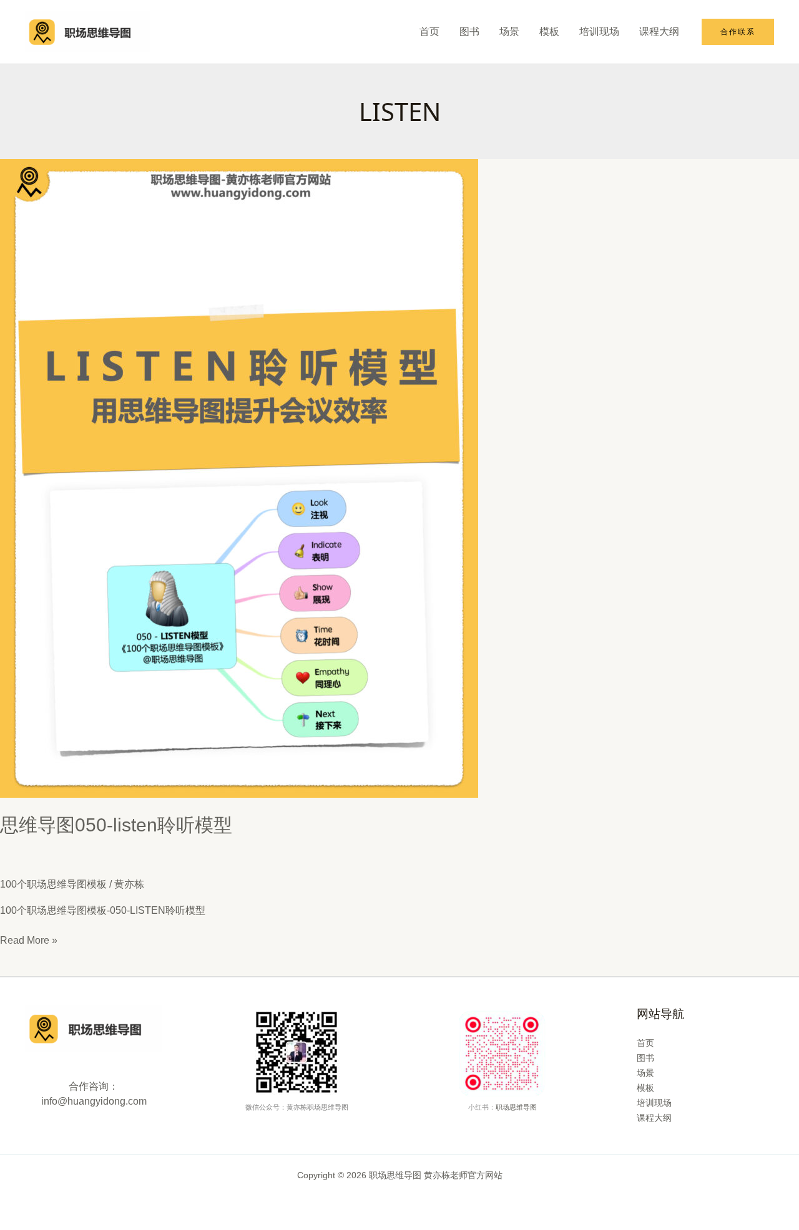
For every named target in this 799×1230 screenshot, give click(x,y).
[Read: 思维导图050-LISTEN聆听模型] (239, 477)
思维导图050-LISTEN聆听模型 (116, 825)
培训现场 (599, 31)
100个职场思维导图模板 (53, 884)
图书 (469, 31)
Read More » (28, 941)
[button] (738, 32)
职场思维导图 (516, 1107)
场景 (509, 31)
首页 (429, 31)
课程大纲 (659, 31)
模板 (549, 31)
